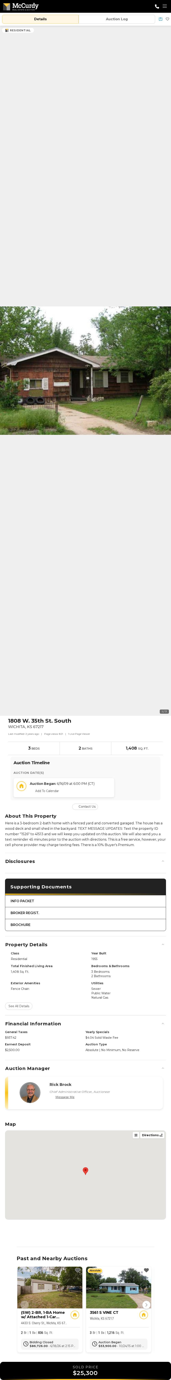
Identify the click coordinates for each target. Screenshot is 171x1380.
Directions (151, 1135)
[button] (160, 19)
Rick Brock (61, 1084)
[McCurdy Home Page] (21, 6)
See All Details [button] (19, 1006)
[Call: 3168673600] (157, 6)
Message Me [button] (64, 1097)
